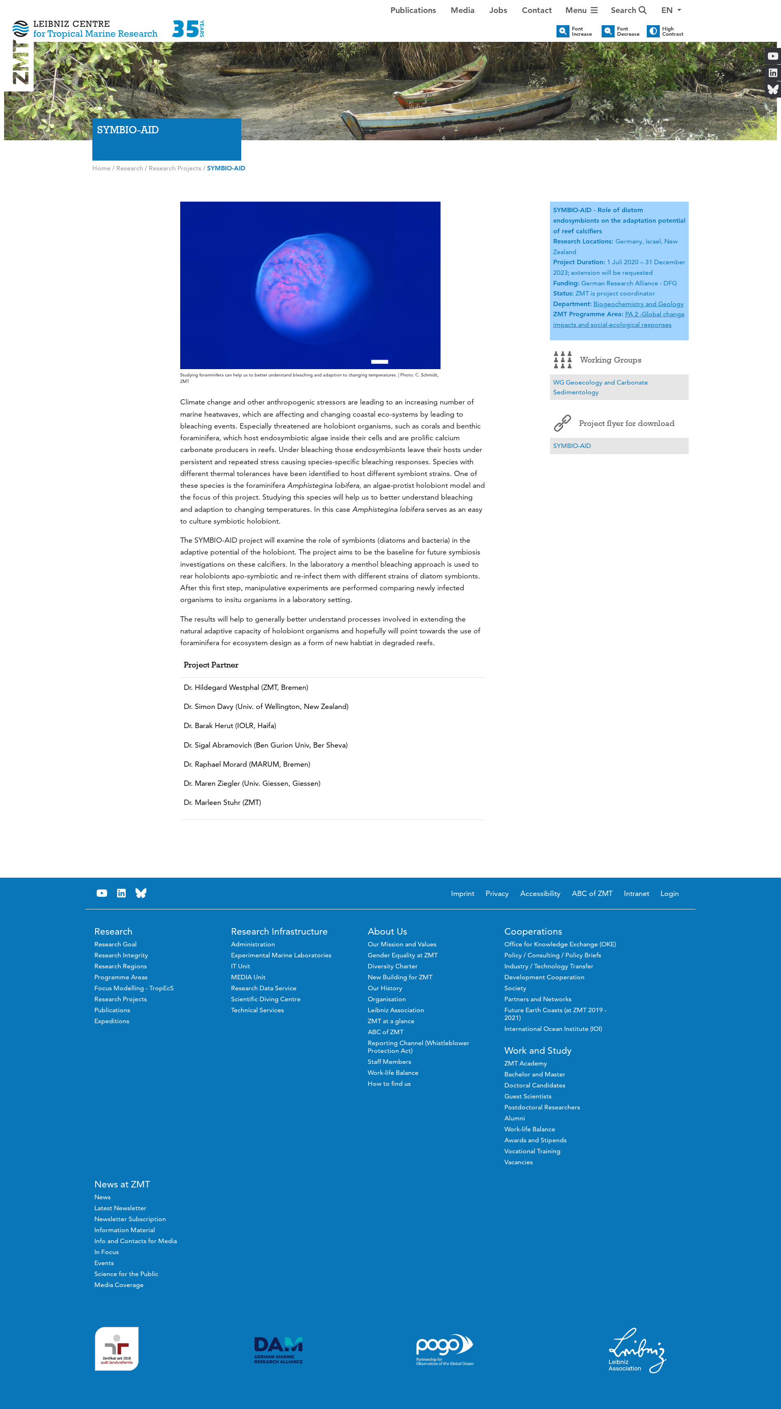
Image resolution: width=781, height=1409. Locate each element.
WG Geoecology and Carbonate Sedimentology (600, 387)
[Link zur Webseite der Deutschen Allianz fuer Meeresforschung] (278, 1350)
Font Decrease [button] (628, 31)
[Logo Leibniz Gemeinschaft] (638, 1350)
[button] (671, 10)
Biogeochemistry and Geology (638, 304)
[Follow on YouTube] (102, 893)
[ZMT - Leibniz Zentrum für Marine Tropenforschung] (108, 23)
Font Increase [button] (582, 31)
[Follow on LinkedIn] (121, 893)
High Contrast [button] (672, 31)
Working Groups (610, 359)
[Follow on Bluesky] (141, 893)
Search (625, 10)
